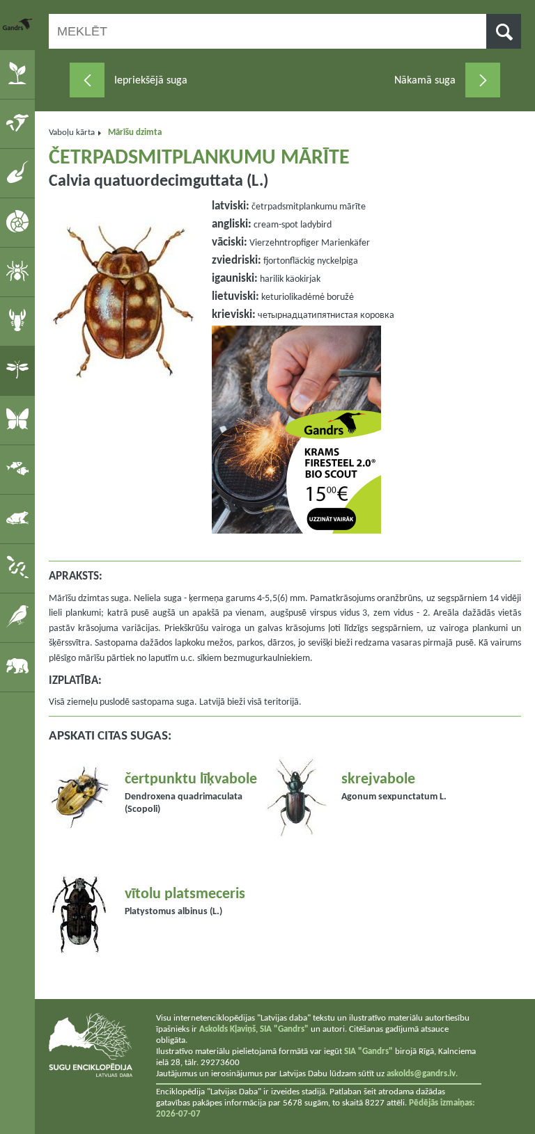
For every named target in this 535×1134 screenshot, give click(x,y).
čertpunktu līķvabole (191, 779)
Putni (20, 617)
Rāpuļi (20, 567)
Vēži (20, 320)
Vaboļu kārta (72, 132)
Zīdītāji (20, 666)
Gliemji (20, 222)
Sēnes (20, 123)
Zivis (20, 469)
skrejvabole (378, 779)
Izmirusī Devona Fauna (20, 172)
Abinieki (20, 518)
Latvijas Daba (19, 24)
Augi (20, 73)
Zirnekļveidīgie (20, 271)
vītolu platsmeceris (185, 894)
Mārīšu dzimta (135, 132)
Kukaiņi (20, 370)
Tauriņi (20, 419)
